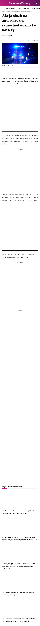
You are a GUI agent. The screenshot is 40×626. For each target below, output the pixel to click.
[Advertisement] (20, 111)
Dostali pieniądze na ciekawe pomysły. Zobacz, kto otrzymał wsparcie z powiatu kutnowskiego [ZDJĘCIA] (20, 566)
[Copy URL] (22, 72)
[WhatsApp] (13, 72)
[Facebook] (4, 72)
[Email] (17, 72)
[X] (8, 72)
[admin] (3, 36)
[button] (35, 2)
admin (10, 35)
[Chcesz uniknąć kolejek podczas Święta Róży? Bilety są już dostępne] (20, 581)
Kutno (3, 11)
